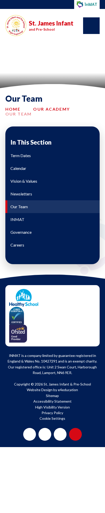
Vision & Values (23, 181)
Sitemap (52, 395)
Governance (21, 232)
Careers (17, 244)
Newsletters (21, 193)
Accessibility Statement (52, 401)
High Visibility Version (52, 407)
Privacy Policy (52, 413)
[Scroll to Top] (75, 434)
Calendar (18, 168)
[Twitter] (29, 434)
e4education (68, 390)
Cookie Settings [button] (52, 418)
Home (13, 109)
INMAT (17, 219)
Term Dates (20, 155)
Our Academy (51, 109)
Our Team (18, 113)
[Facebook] (44, 434)
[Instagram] (60, 434)
